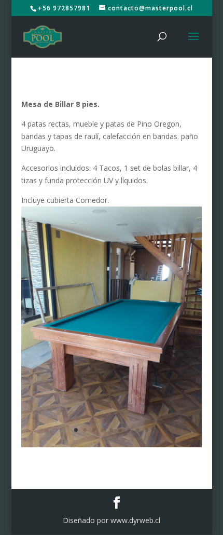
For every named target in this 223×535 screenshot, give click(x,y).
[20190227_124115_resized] (111, 447)
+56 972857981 (64, 8)
